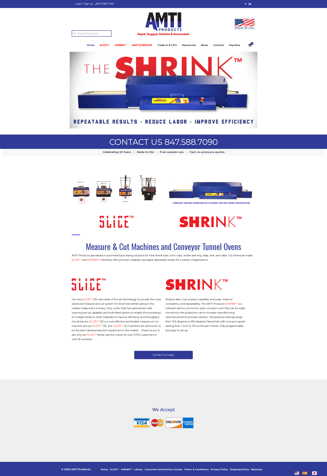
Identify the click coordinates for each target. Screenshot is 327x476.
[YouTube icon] (245, 3)
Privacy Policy (219, 469)
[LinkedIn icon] (250, 3)
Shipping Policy (239, 469)
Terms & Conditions (196, 469)
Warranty (256, 469)
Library (138, 469)
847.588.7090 (106, 3)
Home (104, 469)
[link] (116, 190)
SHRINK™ (126, 469)
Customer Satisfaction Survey (163, 469)
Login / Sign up (84, 3)
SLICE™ (114, 469)
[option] (305, 473)
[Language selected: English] (307, 473)
